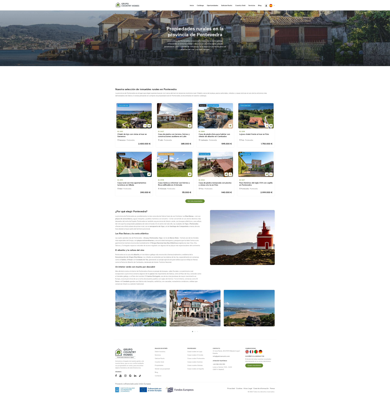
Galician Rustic (160, 358)
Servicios (158, 355)
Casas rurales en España (195, 369)
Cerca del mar (123, 105)
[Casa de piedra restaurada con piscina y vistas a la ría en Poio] (215, 164)
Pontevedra (130, 140)
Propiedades (159, 365)
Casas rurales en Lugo (194, 351)
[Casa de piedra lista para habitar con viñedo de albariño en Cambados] (215, 115)
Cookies (239, 388)
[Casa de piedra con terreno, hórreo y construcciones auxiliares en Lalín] (174, 115)
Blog (156, 372)
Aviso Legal (248, 388)
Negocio (202, 105)
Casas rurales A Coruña (195, 355)
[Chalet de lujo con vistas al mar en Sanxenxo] (134, 115)
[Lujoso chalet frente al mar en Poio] (256, 115)
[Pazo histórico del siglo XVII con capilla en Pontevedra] (256, 164)
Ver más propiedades (195, 201)
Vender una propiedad (162, 369)
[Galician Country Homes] (127, 5)
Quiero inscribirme (254, 365)
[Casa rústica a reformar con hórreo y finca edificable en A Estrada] (174, 164)
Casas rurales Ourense (195, 362)
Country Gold (159, 362)
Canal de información (261, 388)
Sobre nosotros (160, 351)
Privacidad (231, 388)
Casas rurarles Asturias (195, 365)
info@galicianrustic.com (221, 356)
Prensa (272, 388)
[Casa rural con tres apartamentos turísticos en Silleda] (134, 164)
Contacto (158, 376)
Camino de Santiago (166, 154)
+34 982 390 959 (219, 364)
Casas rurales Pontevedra (196, 358)
